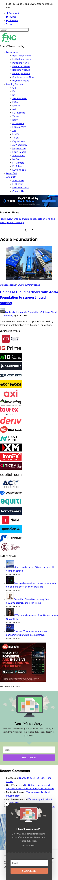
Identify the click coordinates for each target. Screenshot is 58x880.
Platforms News (20, 62)
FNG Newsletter (20, 187)
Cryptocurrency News (23, 77)
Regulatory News (21, 69)
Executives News (21, 66)
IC (13, 94)
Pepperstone (19, 148)
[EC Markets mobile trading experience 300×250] (23, 680)
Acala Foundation (30, 312)
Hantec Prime (19, 127)
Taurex (15, 116)
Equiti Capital (19, 152)
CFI (14, 87)
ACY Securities (19, 145)
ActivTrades (18, 155)
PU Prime (17, 166)
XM (14, 130)
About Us (11, 177)
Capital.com (18, 141)
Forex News (12, 52)
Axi (14, 109)
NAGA (15, 159)
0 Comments (6, 315)
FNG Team (17, 184)
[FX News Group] (9, 42)
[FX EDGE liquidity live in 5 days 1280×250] (29, 205)
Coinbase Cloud (48, 312)
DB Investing (18, 112)
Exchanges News (21, 73)
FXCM (15, 102)
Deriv (15, 120)
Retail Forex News (21, 55)
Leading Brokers (14, 84)
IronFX (15, 134)
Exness (16, 105)
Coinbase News (8, 284)
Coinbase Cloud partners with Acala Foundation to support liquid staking (29, 297)
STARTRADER (19, 98)
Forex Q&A (11, 173)
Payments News (20, 80)
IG (13, 91)
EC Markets (18, 123)
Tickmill (16, 137)
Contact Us (18, 191)
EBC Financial (19, 169)
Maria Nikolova (13, 312)
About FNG (18, 180)
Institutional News (21, 59)
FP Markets (18, 162)
